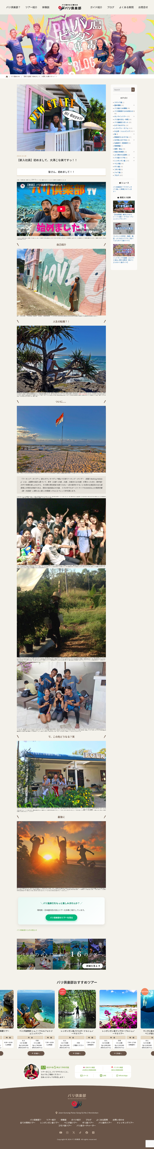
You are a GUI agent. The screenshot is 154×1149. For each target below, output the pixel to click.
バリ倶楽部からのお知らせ (27, 930)
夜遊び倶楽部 (119, 152)
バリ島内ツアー (105, 1122)
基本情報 (117, 105)
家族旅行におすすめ (121, 137)
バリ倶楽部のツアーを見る (61, 917)
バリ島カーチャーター (86, 1125)
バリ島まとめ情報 (120, 108)
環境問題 (117, 146)
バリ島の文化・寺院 (121, 119)
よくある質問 (126, 7)
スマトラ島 (118, 102)
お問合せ (143, 7)
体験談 (45, 7)
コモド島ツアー (65, 1125)
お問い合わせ (118, 1119)
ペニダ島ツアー (70, 1122)
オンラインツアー (120, 116)
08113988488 (117, 1070)
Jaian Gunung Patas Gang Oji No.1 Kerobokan (78, 1113)
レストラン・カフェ (121, 128)
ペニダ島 (117, 163)
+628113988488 (89, 1070)
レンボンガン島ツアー (49, 1122)
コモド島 (117, 169)
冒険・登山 (118, 149)
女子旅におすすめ (120, 140)
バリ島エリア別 (119, 157)
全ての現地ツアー (27, 1122)
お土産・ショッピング (122, 131)
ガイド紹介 (96, 7)
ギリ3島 (117, 166)
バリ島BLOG (15, 76)
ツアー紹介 (31, 7)
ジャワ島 (117, 172)
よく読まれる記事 (120, 155)
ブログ (110, 7)
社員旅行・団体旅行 (121, 143)
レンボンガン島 (119, 160)
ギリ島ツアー (88, 1122)
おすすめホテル (119, 125)
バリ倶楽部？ (13, 7)
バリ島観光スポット (121, 122)
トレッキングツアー (125, 1122)
